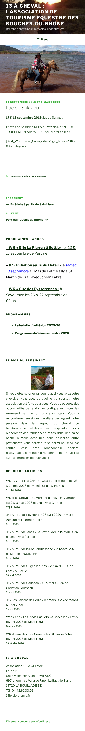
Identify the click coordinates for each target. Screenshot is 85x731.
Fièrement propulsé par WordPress (28, 721)
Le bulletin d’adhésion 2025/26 (37, 325)
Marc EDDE (52, 102)
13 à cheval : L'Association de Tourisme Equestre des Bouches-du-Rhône (42, 15)
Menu (44, 39)
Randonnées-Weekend (28, 176)
